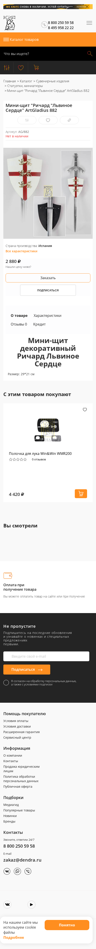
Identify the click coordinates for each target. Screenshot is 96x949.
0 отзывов (39, 459)
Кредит (39, 324)
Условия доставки (17, 726)
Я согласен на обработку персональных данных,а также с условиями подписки (43, 682)
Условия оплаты (15, 721)
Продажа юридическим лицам (21, 768)
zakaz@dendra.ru (22, 860)
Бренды (9, 821)
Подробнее (13, 937)
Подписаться (23, 669)
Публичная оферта (17, 786)
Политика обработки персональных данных (20, 778)
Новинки (10, 816)
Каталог (25, 81)
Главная (9, 81)
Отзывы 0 (19, 324)
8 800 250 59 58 (19, 846)
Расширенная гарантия (21, 732)
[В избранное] (48, 120)
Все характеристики (21, 251)
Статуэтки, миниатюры (24, 85)
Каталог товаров (24, 39)
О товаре (19, 315)
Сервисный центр (17, 737)
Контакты (10, 761)
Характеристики (47, 315)
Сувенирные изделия (52, 81)
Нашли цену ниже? (18, 267)
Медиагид (11, 805)
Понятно (67, 925)
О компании (12, 755)
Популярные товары (19, 810)
